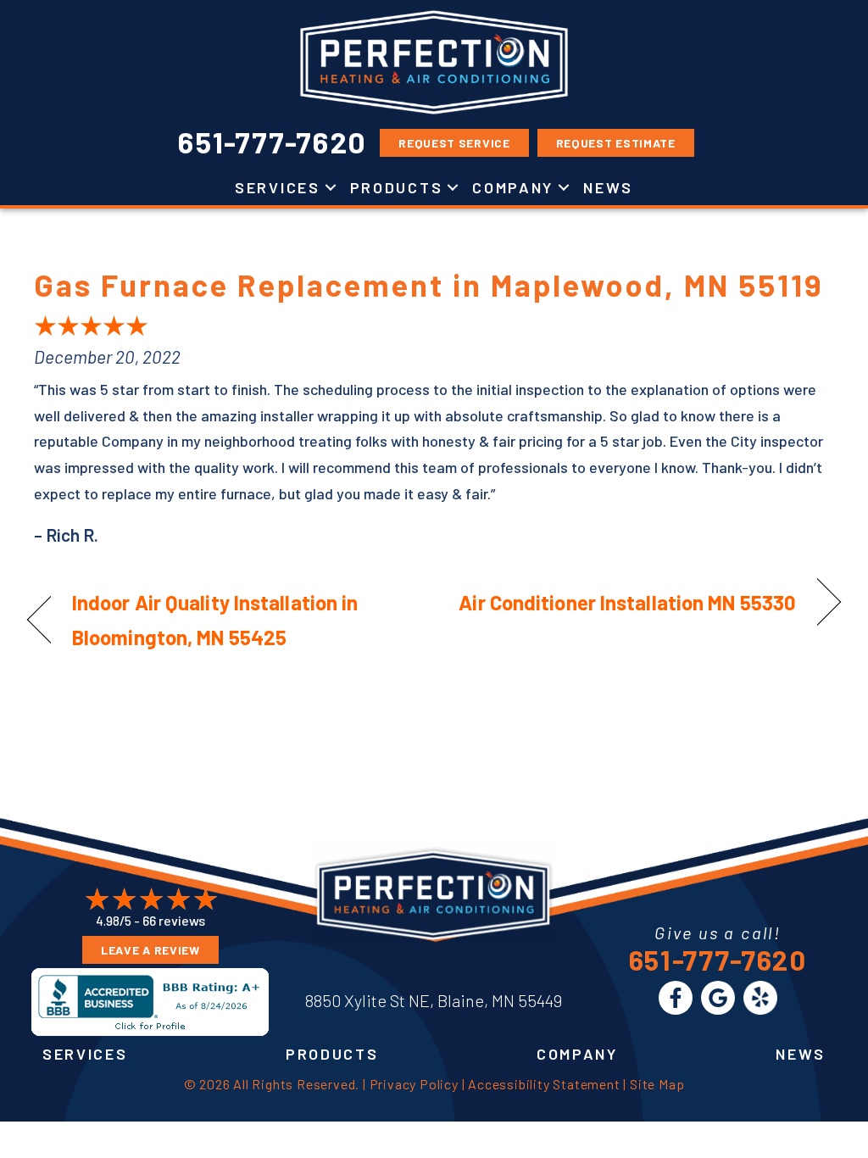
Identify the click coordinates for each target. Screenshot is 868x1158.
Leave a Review (150, 950)
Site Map (657, 1084)
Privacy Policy (414, 1084)
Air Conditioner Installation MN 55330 (627, 602)
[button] (330, 187)
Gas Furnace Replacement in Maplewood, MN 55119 (429, 284)
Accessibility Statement (544, 1084)
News (608, 187)
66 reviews (173, 920)
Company (513, 187)
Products (396, 187)
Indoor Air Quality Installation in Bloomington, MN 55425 (215, 619)
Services (277, 187)
